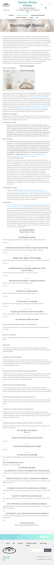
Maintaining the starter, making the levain (27, 281)
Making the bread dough (27, 291)
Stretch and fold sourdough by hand (27, 438)
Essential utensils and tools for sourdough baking (27, 248)
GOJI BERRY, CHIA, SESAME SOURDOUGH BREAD (27, 513)
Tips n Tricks (27, 234)
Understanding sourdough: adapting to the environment (27, 269)
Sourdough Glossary (27, 237)
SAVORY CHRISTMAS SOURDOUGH (27, 496)
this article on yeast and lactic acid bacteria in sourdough (33, 107)
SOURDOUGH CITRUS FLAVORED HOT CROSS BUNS (27, 471)
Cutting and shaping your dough (27, 446)
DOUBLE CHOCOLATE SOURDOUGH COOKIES (27, 488)
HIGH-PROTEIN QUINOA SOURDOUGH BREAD (27, 504)
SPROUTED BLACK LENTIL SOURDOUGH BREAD (27, 478)
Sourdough (24, 309)
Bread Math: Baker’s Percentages (27, 258)
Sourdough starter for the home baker (27, 312)
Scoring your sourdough (27, 301)
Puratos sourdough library (36, 96)
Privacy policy (48, 556)
